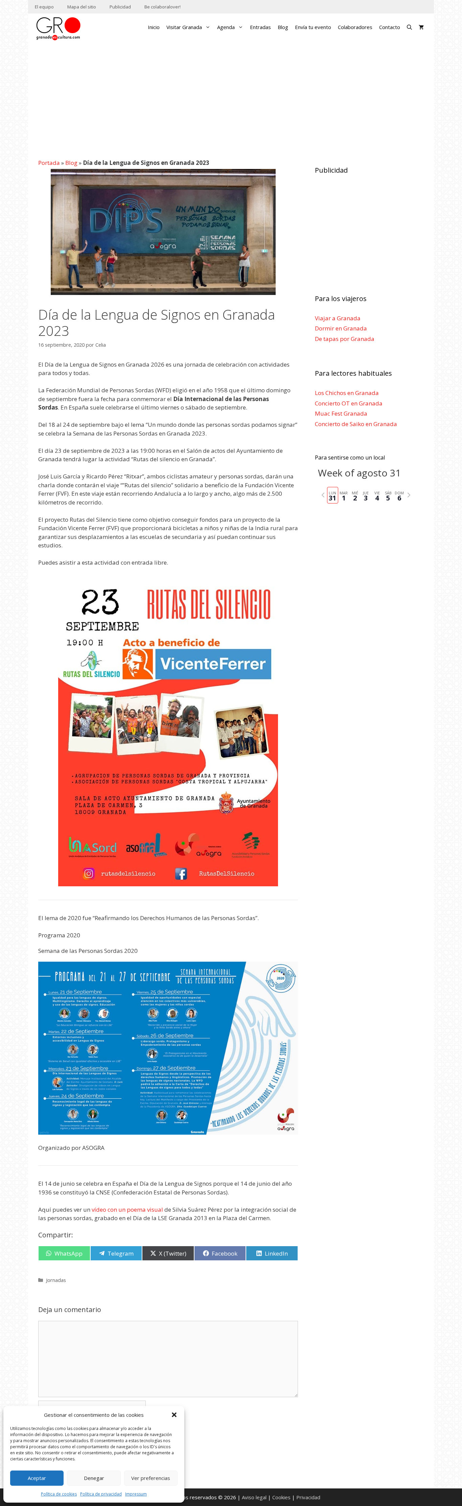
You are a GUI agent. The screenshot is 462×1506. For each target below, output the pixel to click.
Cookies (281, 1497)
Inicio (154, 27)
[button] (174, 1414)
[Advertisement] (231, 96)
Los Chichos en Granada (347, 393)
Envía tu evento (313, 27)
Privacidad (308, 1497)
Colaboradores (355, 27)
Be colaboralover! (162, 7)
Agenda (226, 27)
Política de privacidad (101, 1494)
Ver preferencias (150, 1478)
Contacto (389, 27)
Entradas (260, 27)
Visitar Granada (184, 27)
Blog (283, 27)
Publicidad (120, 7)
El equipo (44, 7)
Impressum (136, 1494)
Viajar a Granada (338, 318)
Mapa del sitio (81, 7)
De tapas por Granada (344, 339)
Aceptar (37, 1478)
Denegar (94, 1478)
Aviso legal (254, 1497)
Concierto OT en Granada (349, 403)
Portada (49, 163)
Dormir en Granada (341, 328)
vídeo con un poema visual (127, 1209)
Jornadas (56, 1280)
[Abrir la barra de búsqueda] (409, 27)
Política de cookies (59, 1494)
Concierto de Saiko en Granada (356, 424)
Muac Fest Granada (341, 413)
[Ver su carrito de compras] (421, 27)
